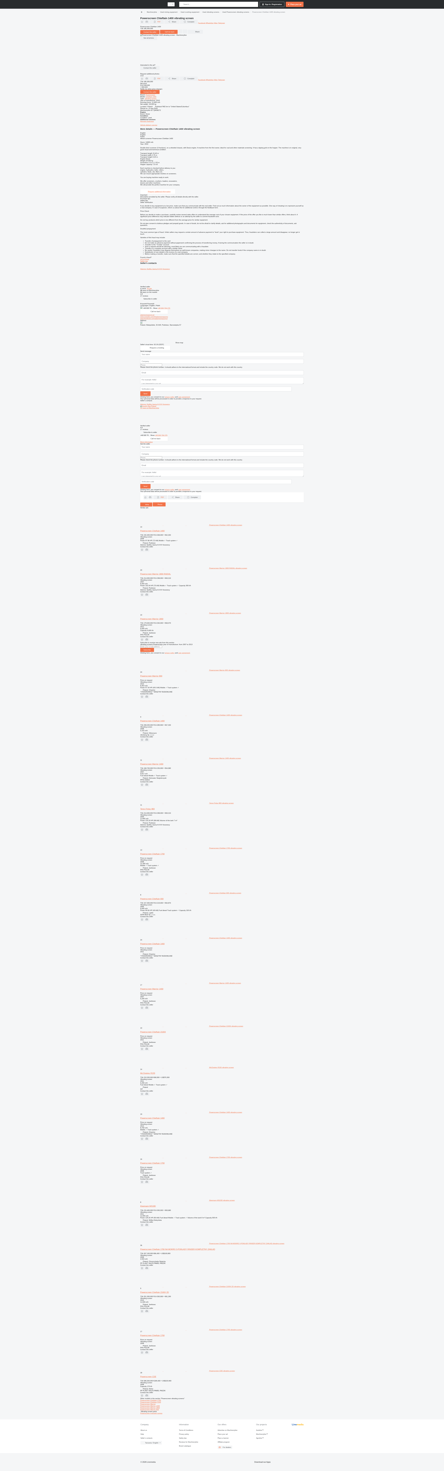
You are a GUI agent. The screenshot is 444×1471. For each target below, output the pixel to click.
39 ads (149, 288)
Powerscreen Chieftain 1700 (152, 854)
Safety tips (144, 261)
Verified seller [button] (145, 287)
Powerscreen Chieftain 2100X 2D (154, 1292)
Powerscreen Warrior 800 (151, 676)
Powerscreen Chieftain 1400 (152, 531)
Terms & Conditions (186, 1430)
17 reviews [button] (144, 296)
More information (146, 442)
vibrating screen (150, 98)
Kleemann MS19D (148, 1206)
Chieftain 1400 (151, 97)
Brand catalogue (185, 1446)
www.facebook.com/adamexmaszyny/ (154, 318)
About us (143, 1430)
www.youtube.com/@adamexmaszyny (154, 317)
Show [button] (155, 308)
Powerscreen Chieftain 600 (151, 899)
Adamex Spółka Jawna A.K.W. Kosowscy (155, 269)
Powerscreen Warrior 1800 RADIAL (155, 574)
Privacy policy (184, 1434)
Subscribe (147, 650)
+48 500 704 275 (164, 308)
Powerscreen (150, 95)
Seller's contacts (146, 1438)
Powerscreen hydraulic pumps (151, 1413)
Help (142, 1434)
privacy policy (170, 397)
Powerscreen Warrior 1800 (151, 619)
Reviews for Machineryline (188, 1442)
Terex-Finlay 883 (147, 809)
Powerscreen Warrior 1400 (151, 764)
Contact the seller (149, 68)
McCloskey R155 (147, 1073)
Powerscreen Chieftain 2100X (153, 1032)
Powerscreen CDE (148, 1377)
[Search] (181, 4)
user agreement (184, 397)
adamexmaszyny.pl (147, 315)
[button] (142, 22)
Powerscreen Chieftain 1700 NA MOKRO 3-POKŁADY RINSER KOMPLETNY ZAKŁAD (177, 1249)
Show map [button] (179, 343)
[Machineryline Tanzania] (152, 4)
